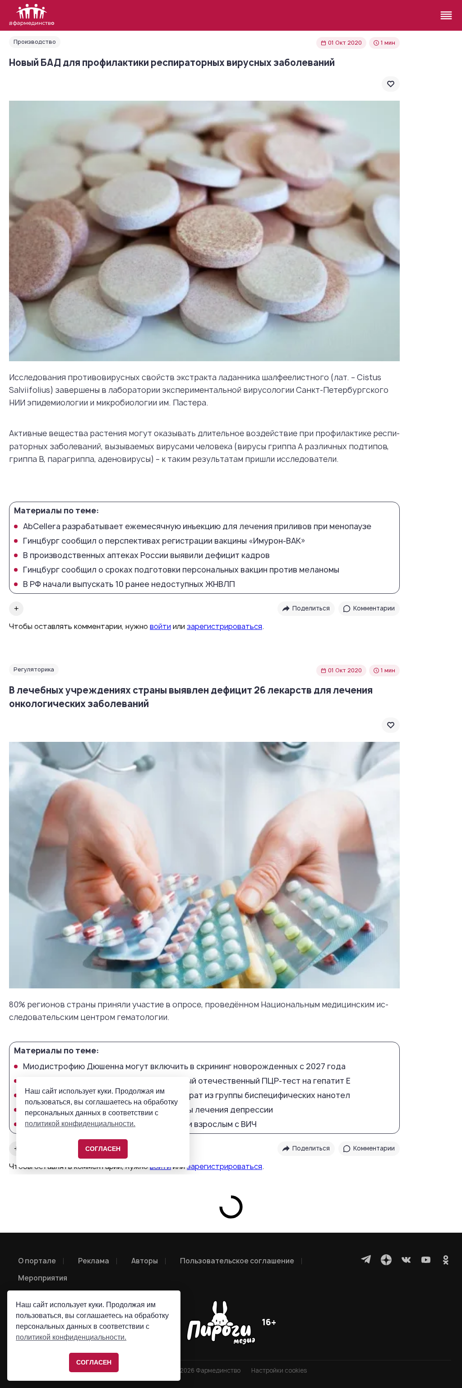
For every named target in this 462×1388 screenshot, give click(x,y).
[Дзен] (386, 1259)
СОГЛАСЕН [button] (93, 1362)
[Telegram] (366, 1259)
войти (160, 626)
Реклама (93, 1261)
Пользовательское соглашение (237, 1261)
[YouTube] (425, 1259)
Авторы (144, 1261)
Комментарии (374, 608)
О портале (37, 1261)
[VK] (406, 1259)
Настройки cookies (279, 1371)
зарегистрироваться (224, 626)
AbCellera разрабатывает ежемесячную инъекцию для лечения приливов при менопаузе (197, 526)
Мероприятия (42, 1278)
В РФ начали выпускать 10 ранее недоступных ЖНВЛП (129, 584)
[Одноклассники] (445, 1259)
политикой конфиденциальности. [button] (71, 1337)
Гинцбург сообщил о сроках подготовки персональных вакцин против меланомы (181, 569)
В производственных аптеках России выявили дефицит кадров (146, 555)
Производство (35, 42)
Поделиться (311, 608)
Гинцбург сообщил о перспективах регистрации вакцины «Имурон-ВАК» (164, 540)
